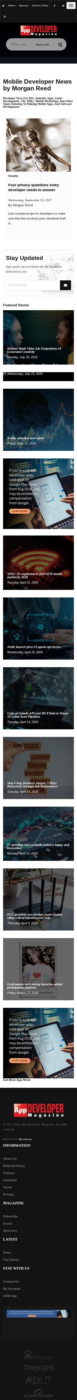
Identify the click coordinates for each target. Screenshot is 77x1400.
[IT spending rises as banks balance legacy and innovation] (38, 833)
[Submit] (60, 44)
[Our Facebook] (54, 5)
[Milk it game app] (38, 1380)
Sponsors (10, 1230)
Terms (7, 1187)
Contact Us (11, 1281)
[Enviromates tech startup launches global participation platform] (38, 969)
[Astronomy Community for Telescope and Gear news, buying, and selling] (38, 1393)
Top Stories (11, 1259)
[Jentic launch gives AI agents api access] (38, 628)
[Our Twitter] (63, 5)
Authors (9, 1173)
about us (10, 1158)
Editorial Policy (14, 1166)
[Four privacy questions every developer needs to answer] (38, 145)
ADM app (10, 1296)
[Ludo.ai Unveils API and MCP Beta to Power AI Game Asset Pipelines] (38, 698)
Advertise (10, 1180)
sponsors (24, 5)
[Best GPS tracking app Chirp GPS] (38, 1367)
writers (11, 5)
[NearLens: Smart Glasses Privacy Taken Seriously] (38, 376)
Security (13, 175)
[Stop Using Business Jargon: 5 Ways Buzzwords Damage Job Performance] (38, 767)
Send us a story (40, 5)
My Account (11, 1288)
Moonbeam (25, 1139)
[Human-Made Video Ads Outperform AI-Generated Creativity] (38, 337)
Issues (7, 1223)
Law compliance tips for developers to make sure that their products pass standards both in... (37, 218)
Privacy (8, 1194)
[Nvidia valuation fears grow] (38, 419)
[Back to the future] (3, 5)
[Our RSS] (4, 16)
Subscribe (10, 1216)
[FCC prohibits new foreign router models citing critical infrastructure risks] (38, 899)
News (7, 1252)
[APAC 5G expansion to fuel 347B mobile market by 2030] (38, 562)
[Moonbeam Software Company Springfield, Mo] (38, 1354)
